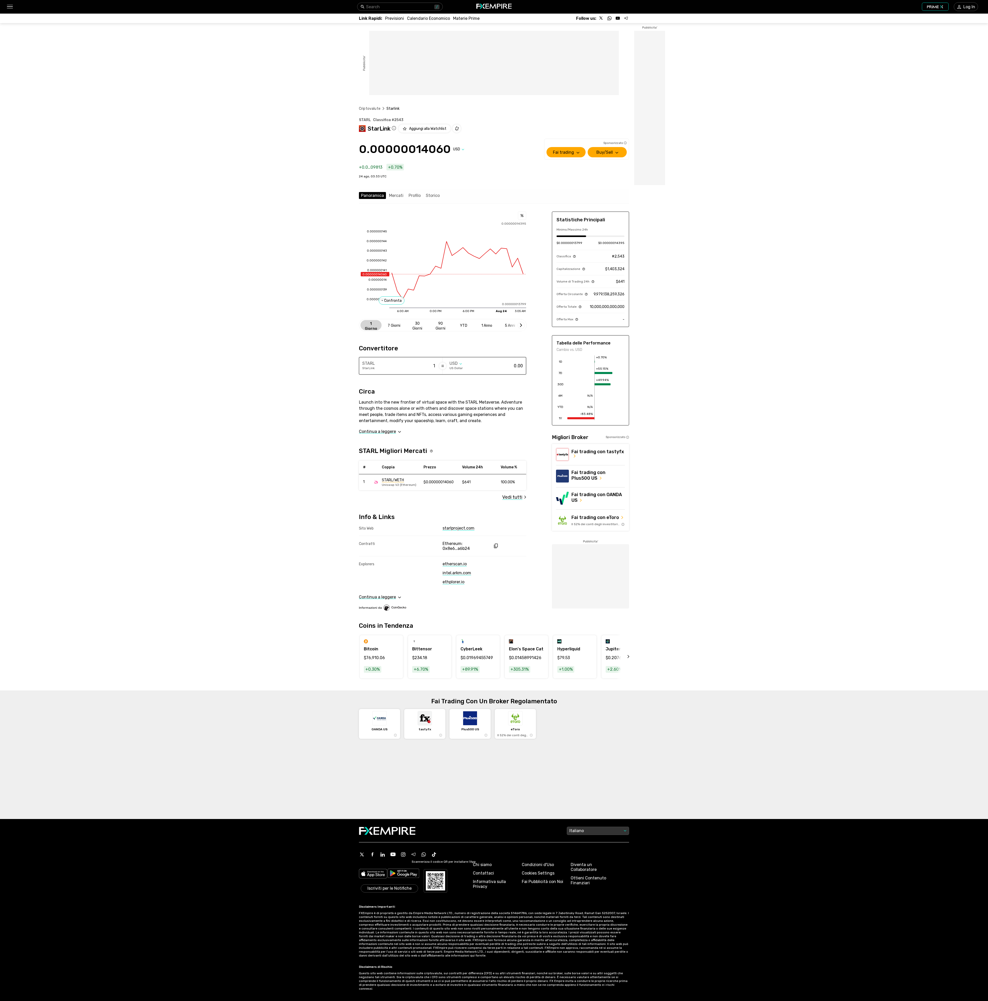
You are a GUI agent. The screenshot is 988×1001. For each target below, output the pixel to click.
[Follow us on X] (601, 18)
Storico (433, 195)
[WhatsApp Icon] (424, 854)
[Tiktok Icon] (434, 854)
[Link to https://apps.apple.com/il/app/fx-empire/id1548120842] (373, 874)
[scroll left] (622, 656)
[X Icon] (362, 854)
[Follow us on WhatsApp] (609, 18)
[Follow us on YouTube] (618, 18)
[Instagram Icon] (403, 854)
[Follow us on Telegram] (626, 18)
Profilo (415, 195)
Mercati (396, 195)
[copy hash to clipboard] (495, 546)
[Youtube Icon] (393, 854)
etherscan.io (455, 563)
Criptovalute (370, 108)
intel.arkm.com (457, 572)
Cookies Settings (538, 873)
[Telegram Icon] (413, 854)
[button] (9, 6)
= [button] (442, 366)
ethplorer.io (453, 581)
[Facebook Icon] (372, 854)
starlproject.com (458, 528)
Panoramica (372, 195)
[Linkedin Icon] (383, 854)
